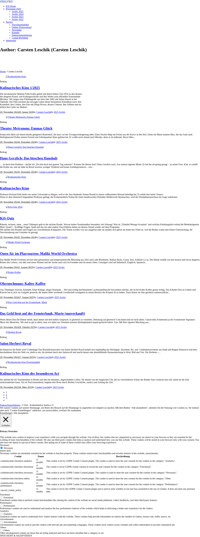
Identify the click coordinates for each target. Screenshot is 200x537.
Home (3, 71)
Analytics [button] (4, 511)
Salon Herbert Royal (15, 343)
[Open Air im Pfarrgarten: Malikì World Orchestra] (18, 242)
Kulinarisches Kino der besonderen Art (29, 373)
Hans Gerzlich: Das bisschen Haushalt (28, 158)
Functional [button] (5, 494)
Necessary (8, 448)
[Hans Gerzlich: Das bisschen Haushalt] (25, 147)
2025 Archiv (59, 112)
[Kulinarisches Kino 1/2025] (16, 76)
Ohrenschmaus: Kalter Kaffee (23, 283)
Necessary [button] (5, 445)
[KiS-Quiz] (14, 207)
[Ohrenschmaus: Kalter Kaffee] (13, 272)
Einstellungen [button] (6, 413)
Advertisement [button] (6, 519)
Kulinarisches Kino (14, 188)
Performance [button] (6, 503)
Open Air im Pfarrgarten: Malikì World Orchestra (38, 253)
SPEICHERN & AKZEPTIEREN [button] (16, 535)
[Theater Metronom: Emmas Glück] (23, 117)
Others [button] (3, 527)
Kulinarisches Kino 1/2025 (20, 88)
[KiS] (6, 1)
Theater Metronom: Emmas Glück (26, 128)
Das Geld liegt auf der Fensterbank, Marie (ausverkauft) (42, 313)
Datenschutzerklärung (10, 405)
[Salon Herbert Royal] (13, 332)
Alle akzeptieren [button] (20, 413)
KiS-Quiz (7, 218)
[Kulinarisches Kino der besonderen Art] (23, 362)
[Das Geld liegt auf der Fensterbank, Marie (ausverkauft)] (26, 302)
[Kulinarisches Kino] (16, 177)
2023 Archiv (58, 387)
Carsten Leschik (43, 112)
